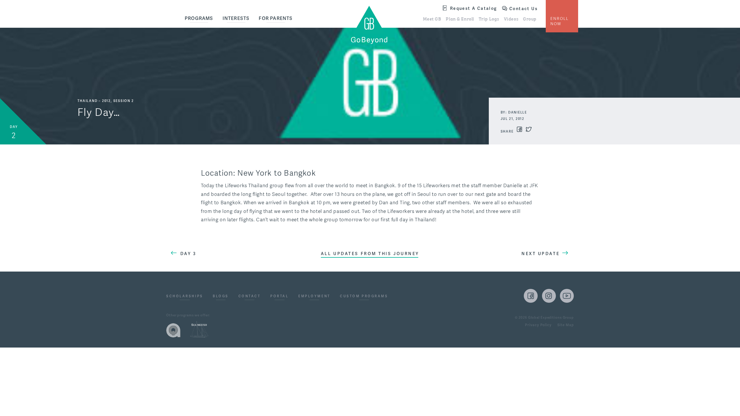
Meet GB (432, 18)
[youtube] (567, 296)
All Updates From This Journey (370, 253)
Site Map (565, 325)
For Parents (276, 18)
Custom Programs (364, 296)
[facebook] (531, 296)
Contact (249, 296)
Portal (279, 296)
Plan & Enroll (460, 18)
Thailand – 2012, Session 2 (105, 101)
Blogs (221, 296)
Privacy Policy (538, 325)
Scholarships (184, 296)
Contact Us (523, 8)
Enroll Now (559, 21)
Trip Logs (489, 18)
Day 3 (188, 253)
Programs (199, 18)
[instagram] (549, 296)
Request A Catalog (473, 8)
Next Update (540, 253)
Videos (511, 18)
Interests (236, 18)
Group (529, 18)
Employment (314, 296)
